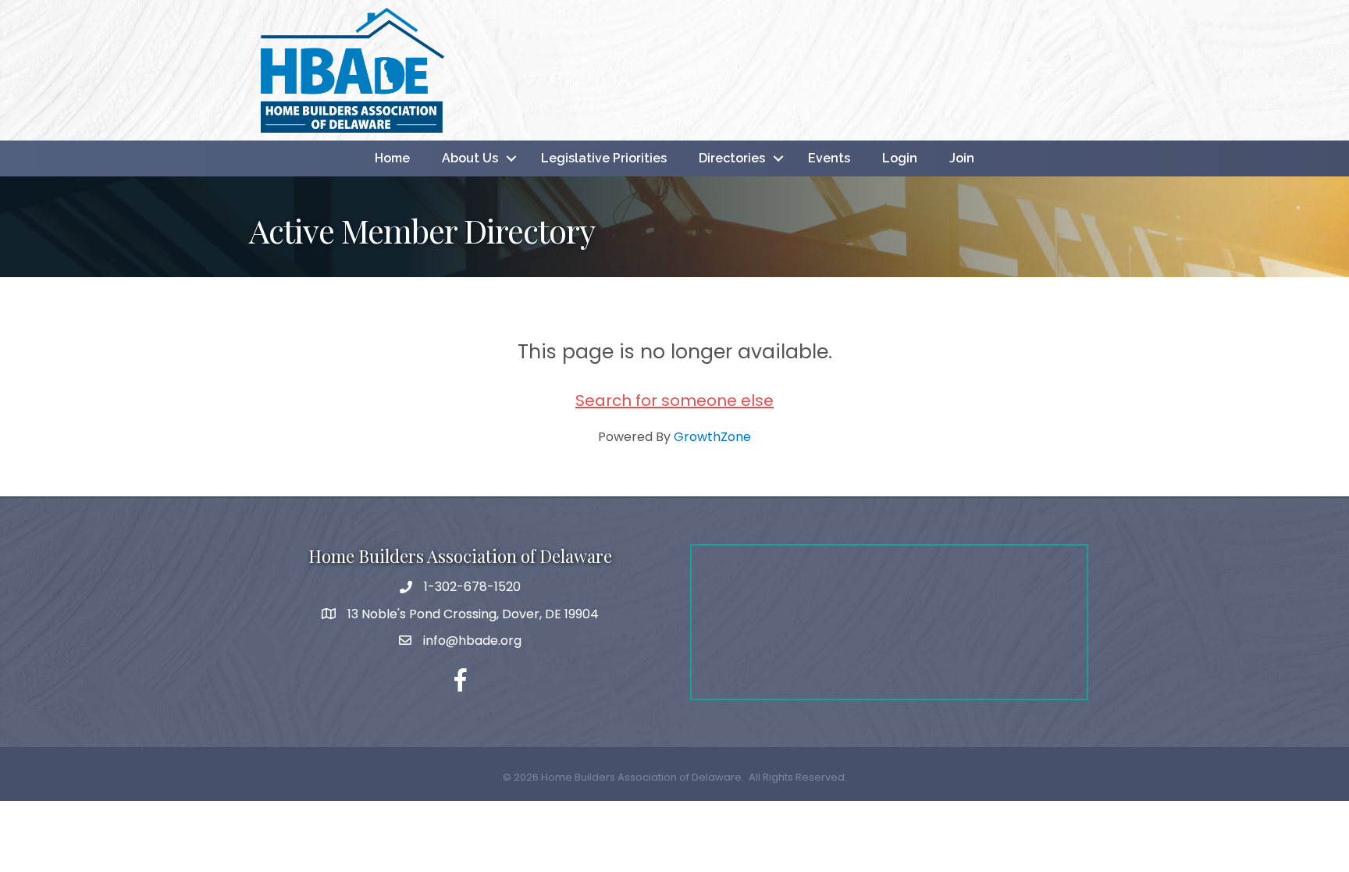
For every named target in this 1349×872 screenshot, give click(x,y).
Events (829, 158)
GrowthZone (712, 437)
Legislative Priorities (604, 158)
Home (392, 158)
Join (961, 158)
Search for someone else (674, 400)
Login (899, 158)
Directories (732, 158)
